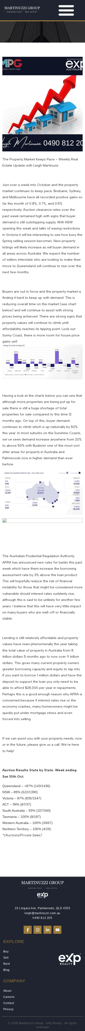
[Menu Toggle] (66, 10)
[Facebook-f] (28, 930)
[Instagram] (38, 930)
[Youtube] (57, 930)
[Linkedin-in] (47, 930)
